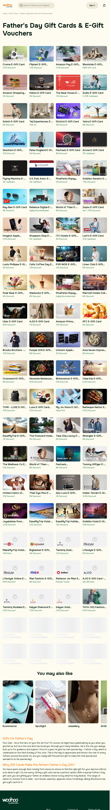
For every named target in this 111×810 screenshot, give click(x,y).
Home (5, 13)
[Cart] (104, 5)
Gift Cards (13, 13)
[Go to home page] (7, 5)
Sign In (92, 5)
